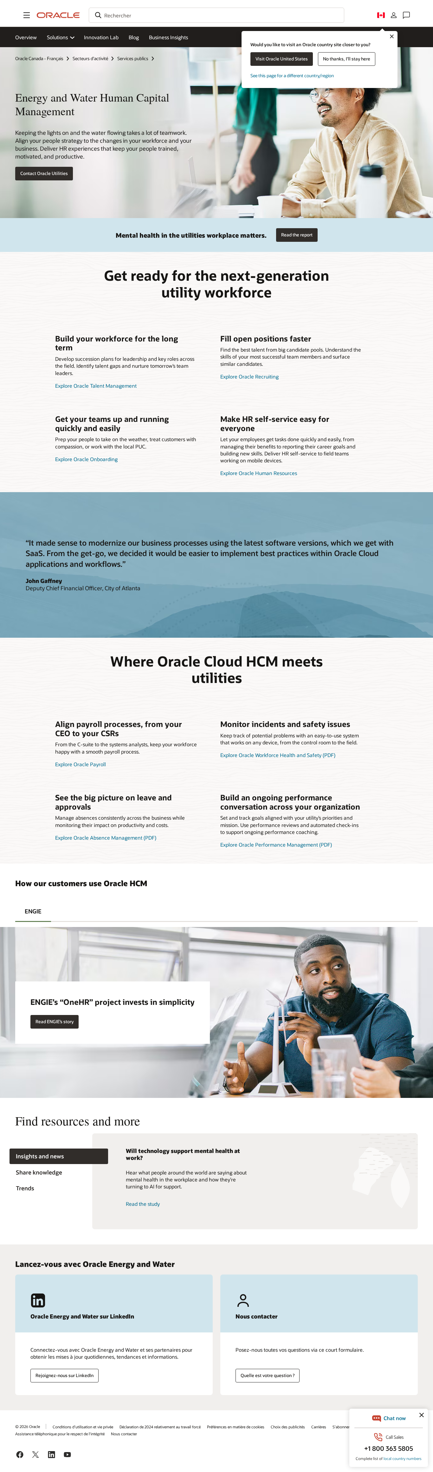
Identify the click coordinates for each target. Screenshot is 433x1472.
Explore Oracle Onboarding (86, 459)
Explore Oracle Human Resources (258, 473)
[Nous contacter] (406, 15)
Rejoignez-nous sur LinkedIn (65, 1375)
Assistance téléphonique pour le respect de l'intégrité (60, 1433)
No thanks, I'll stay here (346, 59)
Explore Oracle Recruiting (249, 376)
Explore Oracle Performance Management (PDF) (276, 844)
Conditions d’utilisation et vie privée (83, 1426)
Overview (26, 37)
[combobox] (216, 15)
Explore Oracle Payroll (80, 764)
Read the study (143, 1203)
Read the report (297, 235)
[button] (26, 15)
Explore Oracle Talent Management (96, 385)
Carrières (318, 1426)
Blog (134, 37)
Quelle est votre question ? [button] (267, 1375)
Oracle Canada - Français (39, 58)
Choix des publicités (288, 1426)
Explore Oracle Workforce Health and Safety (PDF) (277, 755)
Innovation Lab (101, 37)
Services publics (132, 58)
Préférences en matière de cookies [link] (235, 1426)
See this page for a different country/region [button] (292, 75)
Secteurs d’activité (90, 58)
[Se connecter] (393, 15)
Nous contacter (124, 1433)
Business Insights (168, 37)
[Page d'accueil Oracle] (58, 15)
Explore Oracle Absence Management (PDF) (105, 837)
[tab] (33, 910)
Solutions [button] (57, 37)
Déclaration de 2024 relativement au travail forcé (160, 1426)
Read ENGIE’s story (55, 1021)
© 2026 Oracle (27, 1426)
